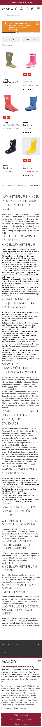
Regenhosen (24, 30)
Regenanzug (11, 384)
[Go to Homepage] (10, 8)
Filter (9, 39)
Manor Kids (17, 466)
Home (2, 186)
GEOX (33, 464)
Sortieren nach (31, 39)
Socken (10, 387)
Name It (5, 466)
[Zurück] (4, 24)
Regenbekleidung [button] (21, 186)
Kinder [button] (9, 186)
